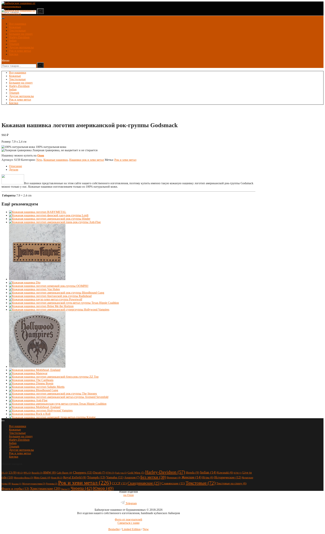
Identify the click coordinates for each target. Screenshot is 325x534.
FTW (110, 472)
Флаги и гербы (15, 488)
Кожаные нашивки (55, 159)
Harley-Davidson (19, 37)
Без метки (153, 477)
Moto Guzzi (42, 477)
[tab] (132, 166)
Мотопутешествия (33, 483)
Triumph (14, 44)
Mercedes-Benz (23, 477)
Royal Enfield (74, 477)
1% (5, 473)
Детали (13, 169)
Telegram (131, 503)
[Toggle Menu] (3, 18)
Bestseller (114, 529)
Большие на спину (21, 33)
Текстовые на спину (231, 483)
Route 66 (56, 477)
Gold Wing (136, 472)
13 (12, 472)
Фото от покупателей (128, 519)
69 (20, 473)
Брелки (13, 54)
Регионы (51, 483)
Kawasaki (225, 472)
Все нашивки (17, 23)
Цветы (65, 489)
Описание (15, 166)
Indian (13, 40)
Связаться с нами (129, 522)
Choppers (82, 472)
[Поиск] (40, 65)
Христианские (45, 488)
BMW (49, 472)
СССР (119, 483)
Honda (192, 472)
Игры (207, 477)
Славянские (173, 483)
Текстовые (201, 482)
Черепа (81, 488)
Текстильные (17, 30)
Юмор (103, 488)
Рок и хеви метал (20, 50)
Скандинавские (144, 483)
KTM (238, 473)
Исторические (227, 477)
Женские (191, 477)
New (39, 159)
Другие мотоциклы (21, 47)
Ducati (99, 472)
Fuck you (121, 473)
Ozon (40, 155)
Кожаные (15, 27)
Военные (174, 477)
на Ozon (128, 495)
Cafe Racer (64, 472)
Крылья (16, 484)
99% (27, 473)
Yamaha (114, 477)
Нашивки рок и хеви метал (86, 159)
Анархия (132, 477)
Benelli (37, 472)
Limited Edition (131, 529)
